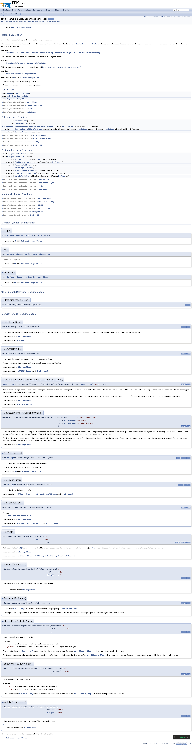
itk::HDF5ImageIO (20, 494)
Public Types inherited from (20, 102)
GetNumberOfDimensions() (69, 609)
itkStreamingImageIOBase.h (21, 27)
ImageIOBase (22, 99)
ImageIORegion (8, 126)
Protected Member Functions (173, 17)
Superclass (11, 99)
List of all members (186, 17)
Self (27, 93)
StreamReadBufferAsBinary (16, 63)
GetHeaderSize (20, 157)
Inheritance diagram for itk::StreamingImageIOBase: (21, 81)
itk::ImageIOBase (30, 102)
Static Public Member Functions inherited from (27, 198)
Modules (28, 10)
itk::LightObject (30, 112)
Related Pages (17, 10)
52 (14, 77)
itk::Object (28, 109)
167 (15, 471)
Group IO (41, 21)
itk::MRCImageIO (51, 494)
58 (15, 264)
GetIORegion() (18, 609)
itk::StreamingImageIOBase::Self (19, 254)
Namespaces (37, 10)
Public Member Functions (158, 17)
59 (15, 283)
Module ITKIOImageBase (52, 21)
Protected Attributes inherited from (23, 212)
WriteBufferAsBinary (22, 176)
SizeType (10, 154)
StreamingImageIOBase (12, 14)
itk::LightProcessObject (33, 105)
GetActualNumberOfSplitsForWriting (86, 53)
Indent (38, 159)
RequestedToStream (23, 165)
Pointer (10, 93)
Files (57, 10)
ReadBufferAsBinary (22, 162)
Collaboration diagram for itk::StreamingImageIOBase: (21, 85)
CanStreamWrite (12, 53)
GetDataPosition (21, 154)
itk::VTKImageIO (22, 340)
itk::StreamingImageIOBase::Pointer (20, 235)
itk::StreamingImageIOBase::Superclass (21, 277)
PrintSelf (18, 159)
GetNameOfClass (21, 132)
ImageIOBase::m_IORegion (83, 651)
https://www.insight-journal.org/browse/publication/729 (62, 67)
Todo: (5, 587)
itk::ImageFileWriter (29, 73)
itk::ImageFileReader (13, 73)
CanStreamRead (24, 53)
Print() (19, 548)
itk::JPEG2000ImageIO (24, 371)
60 (15, 241)
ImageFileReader (78, 44)
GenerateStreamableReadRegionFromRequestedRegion (52, 53)
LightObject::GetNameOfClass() (19, 515)
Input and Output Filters (30, 21)
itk (2, 14)
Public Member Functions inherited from (24, 135)
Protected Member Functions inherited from (26, 179)
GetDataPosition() (26, 651)
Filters (20, 21)
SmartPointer (19, 93)
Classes (48, 10)
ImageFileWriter (94, 44)
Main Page (6, 10)
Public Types (147, 17)
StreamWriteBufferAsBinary (37, 63)
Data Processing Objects (9, 21)
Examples (66, 10)
